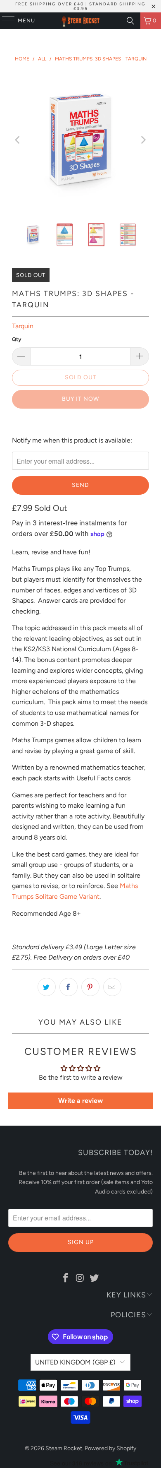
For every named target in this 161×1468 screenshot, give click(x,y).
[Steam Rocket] (80, 20)
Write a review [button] (80, 1101)
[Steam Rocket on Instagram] (80, 1278)
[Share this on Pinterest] (90, 987)
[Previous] (18, 140)
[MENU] (4, 20)
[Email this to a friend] (112, 987)
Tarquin (22, 326)
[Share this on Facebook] (68, 987)
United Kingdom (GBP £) (75, 1362)
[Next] (142, 140)
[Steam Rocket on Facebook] (65, 1278)
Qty (16, 339)
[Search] (130, 20)
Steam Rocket (63, 1448)
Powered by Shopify (110, 1448)
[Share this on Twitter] (47, 987)
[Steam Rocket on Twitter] (94, 1278)
